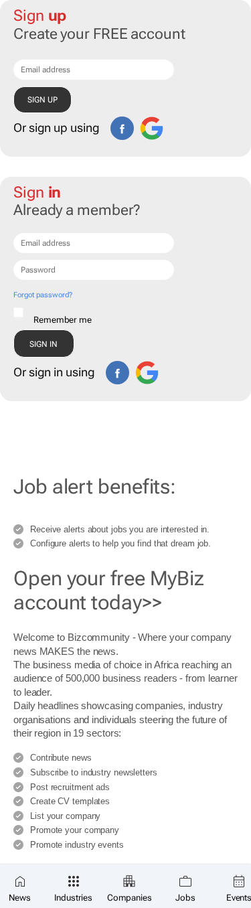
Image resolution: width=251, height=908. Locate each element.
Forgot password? (42, 295)
